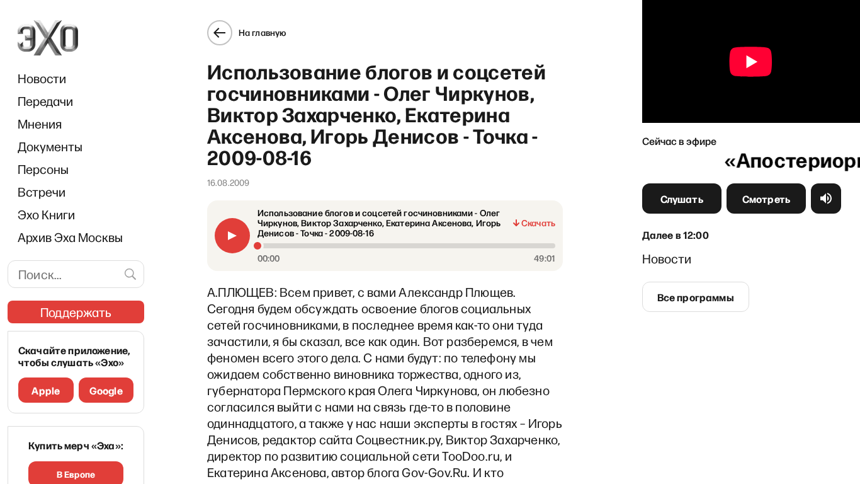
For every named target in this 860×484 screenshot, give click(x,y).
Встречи (41, 191)
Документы (50, 146)
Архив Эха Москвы (70, 237)
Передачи (45, 101)
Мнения (40, 123)
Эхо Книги (46, 214)
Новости (42, 78)
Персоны (43, 169)
